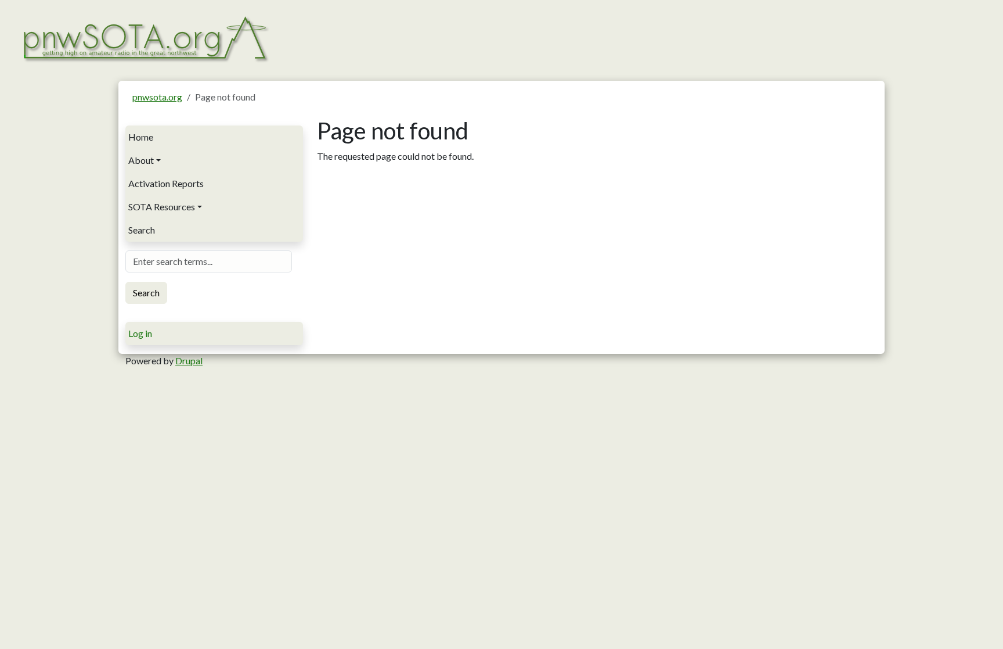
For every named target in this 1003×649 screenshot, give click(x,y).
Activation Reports (166, 183)
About (141, 160)
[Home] (145, 37)
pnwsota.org (157, 96)
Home (140, 136)
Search (141, 229)
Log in (140, 333)
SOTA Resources (161, 206)
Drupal (189, 360)
